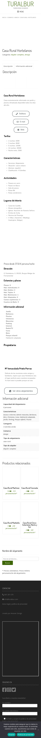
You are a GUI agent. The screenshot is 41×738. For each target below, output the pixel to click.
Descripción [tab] (8, 66)
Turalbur (20, 4)
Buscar (7, 563)
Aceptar (11, 734)
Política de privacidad (10, 721)
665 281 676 (8, 595)
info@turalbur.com (11, 599)
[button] (6, 82)
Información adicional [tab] (24, 66)
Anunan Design (16, 613)
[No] (38, 730)
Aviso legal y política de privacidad (14, 604)
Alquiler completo (17, 55)
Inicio (4, 17)
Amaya (16, 17)
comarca (10, 17)
